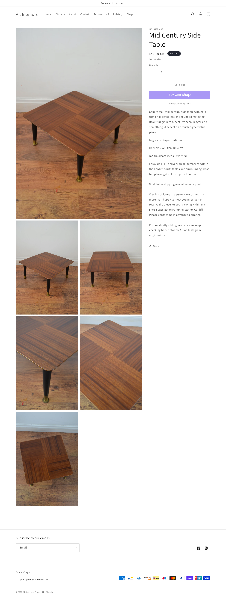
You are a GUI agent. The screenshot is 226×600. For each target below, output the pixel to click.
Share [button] (156, 246)
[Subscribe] (75, 548)
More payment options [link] (180, 103)
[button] (60, 14)
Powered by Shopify (44, 592)
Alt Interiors (28, 592)
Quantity (153, 65)
